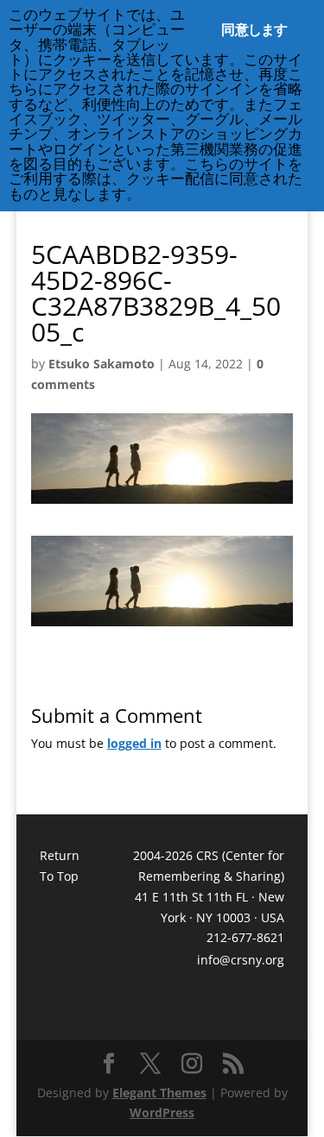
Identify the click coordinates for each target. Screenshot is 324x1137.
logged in (134, 743)
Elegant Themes (159, 1092)
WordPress (162, 1112)
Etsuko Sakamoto (101, 363)
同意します (254, 29)
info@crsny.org (240, 960)
